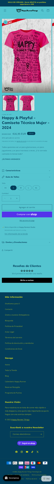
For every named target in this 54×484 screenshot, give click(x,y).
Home (7, 365)
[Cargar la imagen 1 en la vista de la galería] (10, 103)
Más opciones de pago (27, 220)
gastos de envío (21, 141)
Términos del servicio (13, 337)
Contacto (9, 309)
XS (7, 188)
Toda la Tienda (11, 370)
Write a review (27, 280)
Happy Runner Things (20, 419)
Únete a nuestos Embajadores (17, 315)
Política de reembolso (22, 475)
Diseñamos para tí (12, 303)
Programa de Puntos (13, 393)
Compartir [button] (8, 250)
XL (36, 188)
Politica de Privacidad (13, 326)
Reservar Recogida (12, 387)
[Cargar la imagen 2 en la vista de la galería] (27, 103)
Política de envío (31, 479)
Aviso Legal (9, 332)
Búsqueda (9, 320)
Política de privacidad (39, 475)
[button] (5, 10)
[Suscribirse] (41, 434)
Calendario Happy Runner (15, 381)
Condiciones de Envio (13, 349)
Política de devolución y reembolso (19, 343)
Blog (7, 376)
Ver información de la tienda (16, 234)
